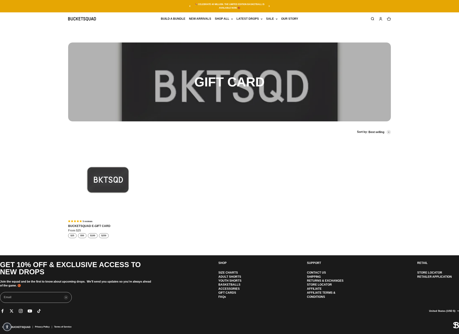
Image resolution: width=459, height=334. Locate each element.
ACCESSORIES (229, 288)
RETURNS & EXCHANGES (325, 280)
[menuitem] (230, 273)
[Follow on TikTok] (39, 311)
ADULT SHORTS (229, 276)
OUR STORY (289, 18)
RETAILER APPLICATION (434, 276)
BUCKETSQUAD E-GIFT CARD (89, 226)
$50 (82, 235)
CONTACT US (316, 272)
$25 (72, 235)
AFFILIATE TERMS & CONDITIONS (321, 294)
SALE (270, 18)
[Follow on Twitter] (11, 311)
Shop (222, 262)
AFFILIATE (314, 288)
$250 (103, 235)
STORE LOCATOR (319, 284)
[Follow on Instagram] (20, 311)
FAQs (222, 296)
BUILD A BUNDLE (173, 18)
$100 (92, 235)
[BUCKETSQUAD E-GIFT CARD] (108, 180)
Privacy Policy (42, 327)
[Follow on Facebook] (2, 311)
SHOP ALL (222, 18)
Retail (422, 262)
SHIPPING (314, 276)
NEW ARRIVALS (200, 18)
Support (314, 262)
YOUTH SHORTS (230, 280)
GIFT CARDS (227, 292)
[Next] (269, 6)
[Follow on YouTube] (29, 311)
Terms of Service (63, 327)
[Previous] (189, 6)
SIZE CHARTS (228, 272)
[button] (7, 327)
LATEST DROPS (247, 18)
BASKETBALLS (229, 284)
